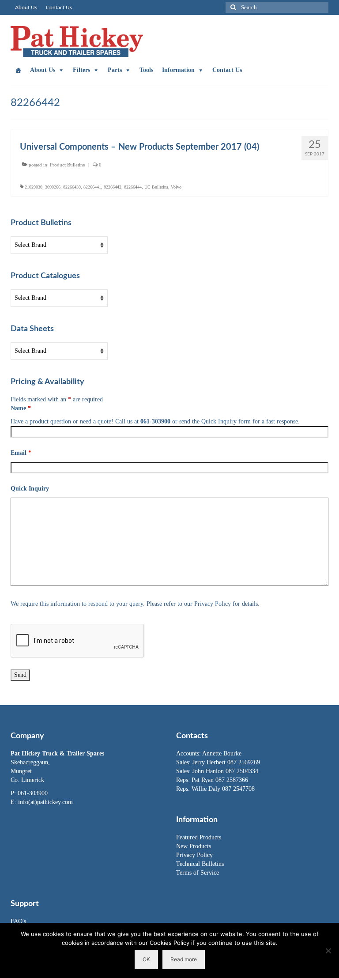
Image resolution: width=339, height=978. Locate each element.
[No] (328, 950)
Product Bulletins (67, 164)
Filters (81, 70)
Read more (183, 959)
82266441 (92, 187)
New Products (193, 846)
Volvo (176, 187)
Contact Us (227, 70)
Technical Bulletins (200, 864)
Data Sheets (32, 329)
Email (21, 452)
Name (21, 408)
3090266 (52, 187)
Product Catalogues (45, 276)
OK (146, 959)
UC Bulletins (156, 187)
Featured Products (198, 837)
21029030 (33, 187)
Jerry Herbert (209, 762)
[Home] (18, 70)
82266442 (112, 187)
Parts (115, 70)
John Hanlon (209, 771)
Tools (146, 70)
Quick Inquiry (30, 488)
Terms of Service (197, 872)
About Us (42, 70)
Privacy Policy (194, 855)
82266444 (133, 187)
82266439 (72, 187)
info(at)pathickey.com (45, 802)
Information (178, 70)
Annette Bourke (221, 753)
